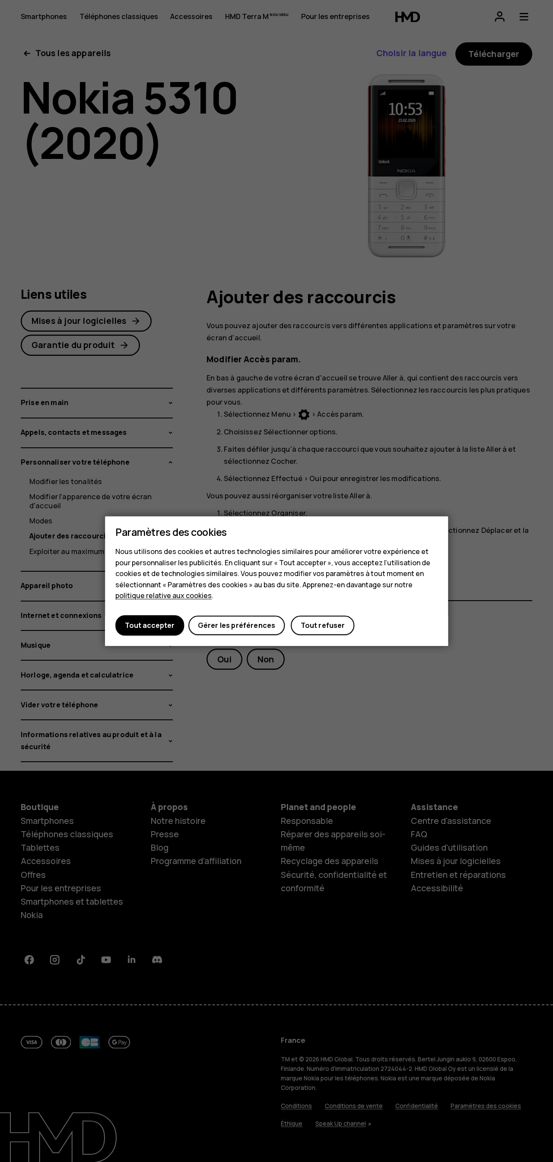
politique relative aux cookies (163, 595)
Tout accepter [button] (150, 625)
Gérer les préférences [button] (236, 625)
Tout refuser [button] (323, 625)
